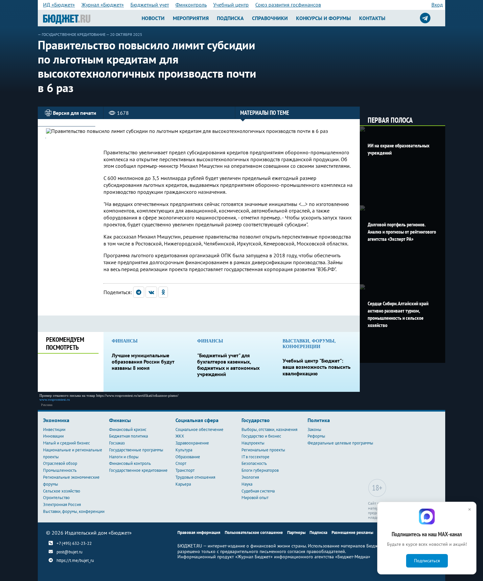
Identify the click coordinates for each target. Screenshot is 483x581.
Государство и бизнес (261, 436)
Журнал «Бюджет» (102, 4)
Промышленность (60, 470)
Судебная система (258, 491)
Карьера (183, 484)
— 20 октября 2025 (124, 34)
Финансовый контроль (130, 463)
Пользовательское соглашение (254, 532)
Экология (250, 477)
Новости (153, 18)
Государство (256, 420)
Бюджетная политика (128, 436)
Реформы (316, 436)
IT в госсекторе (255, 457)
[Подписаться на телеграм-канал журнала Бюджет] (425, 18)
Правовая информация (198, 532)
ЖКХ (179, 436)
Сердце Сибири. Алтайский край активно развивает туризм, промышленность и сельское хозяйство (398, 314)
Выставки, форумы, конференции (73, 511)
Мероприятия (191, 18)
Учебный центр (231, 4)
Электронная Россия (62, 504)
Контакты (372, 18)
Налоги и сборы (124, 457)
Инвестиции (54, 429)
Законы (314, 429)
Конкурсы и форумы (323, 18)
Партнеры (296, 532)
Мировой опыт (255, 497)
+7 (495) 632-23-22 (74, 543)
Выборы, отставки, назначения (269, 429)
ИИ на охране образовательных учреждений (398, 149)
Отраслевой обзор (60, 463)
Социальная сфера (196, 420)
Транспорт (185, 470)
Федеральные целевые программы (340, 443)
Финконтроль (191, 4)
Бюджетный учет (149, 4)
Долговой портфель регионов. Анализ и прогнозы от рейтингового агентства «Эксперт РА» (402, 231)
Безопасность (254, 463)
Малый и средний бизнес (66, 443)
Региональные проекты (263, 450)
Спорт (180, 463)
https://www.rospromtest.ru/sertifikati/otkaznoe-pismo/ (137, 395)
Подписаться (427, 561)
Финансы (120, 420)
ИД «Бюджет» (59, 4)
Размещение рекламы (352, 532)
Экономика (56, 420)
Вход (437, 4)
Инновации (53, 436)
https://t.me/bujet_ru (75, 560)
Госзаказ (117, 443)
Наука (247, 484)
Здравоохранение (192, 443)
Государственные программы (136, 450)
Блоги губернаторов (260, 470)
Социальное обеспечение (199, 429)
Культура (183, 450)
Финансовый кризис (128, 429)
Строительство (56, 497)
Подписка (230, 18)
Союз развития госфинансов (288, 4)
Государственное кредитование (73, 34)
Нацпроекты (253, 443)
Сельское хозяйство (61, 491)
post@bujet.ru (69, 552)
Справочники (270, 18)
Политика (319, 420)
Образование (187, 457)
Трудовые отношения (195, 477)
